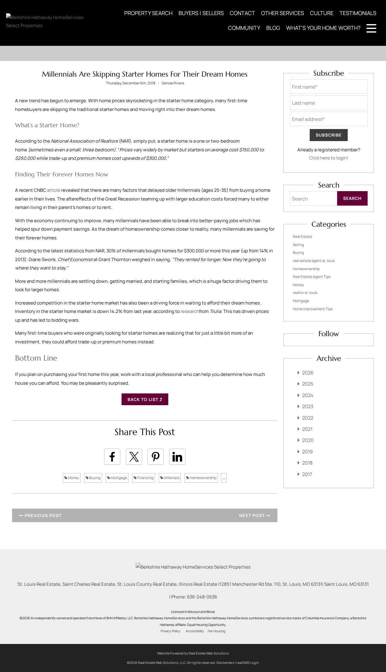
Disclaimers (225, 662)
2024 (307, 395)
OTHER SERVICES (282, 13)
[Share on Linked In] (177, 457)
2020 (308, 440)
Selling (298, 244)
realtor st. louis (305, 292)
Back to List (144, 399)
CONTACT (242, 13)
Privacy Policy (170, 631)
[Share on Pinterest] (155, 457)
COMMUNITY (244, 27)
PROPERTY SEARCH (148, 13)
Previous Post (43, 515)
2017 (307, 474)
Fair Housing (216, 631)
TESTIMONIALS (358, 13)
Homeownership (203, 477)
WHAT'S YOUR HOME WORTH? (323, 27)
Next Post (252, 515)
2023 (307, 406)
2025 (307, 383)
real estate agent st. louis (314, 260)
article (53, 190)
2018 (307, 462)
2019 (307, 451)
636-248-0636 (202, 597)
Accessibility (195, 631)
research (190, 311)
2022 (307, 418)
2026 (308, 372)
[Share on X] (134, 457)
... (224, 477)
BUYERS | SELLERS (201, 13)
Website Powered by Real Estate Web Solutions (193, 653)
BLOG (273, 27)
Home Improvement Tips (313, 308)
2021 (307, 429)
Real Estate (302, 236)
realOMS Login (247, 662)
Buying (94, 477)
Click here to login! (328, 158)
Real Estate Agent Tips (312, 276)
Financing (145, 477)
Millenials (171, 477)
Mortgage (118, 477)
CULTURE (322, 13)
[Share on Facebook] (112, 457)
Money (73, 477)
